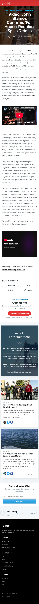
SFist (5, 526)
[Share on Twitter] (8, 422)
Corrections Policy (7, 566)
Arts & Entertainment (14, 10)
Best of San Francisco (8, 547)
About (3, 556)
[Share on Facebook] (11, 422)
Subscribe (19, 501)
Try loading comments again (19, 313)
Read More (32, 513)
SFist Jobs (5, 544)
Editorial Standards (7, 563)
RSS (3, 584)
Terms (3, 600)
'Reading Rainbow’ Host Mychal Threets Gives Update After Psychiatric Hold (19, 349)
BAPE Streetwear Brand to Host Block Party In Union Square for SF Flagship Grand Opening (19, 365)
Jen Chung (29, 10)
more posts (14, 514)
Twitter (4, 581)
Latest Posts (5, 541)
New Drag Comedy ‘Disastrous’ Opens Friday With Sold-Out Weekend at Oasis (19, 357)
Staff (3, 559)
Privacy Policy (6, 596)
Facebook (5, 578)
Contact (4, 569)
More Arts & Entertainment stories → (19, 372)
